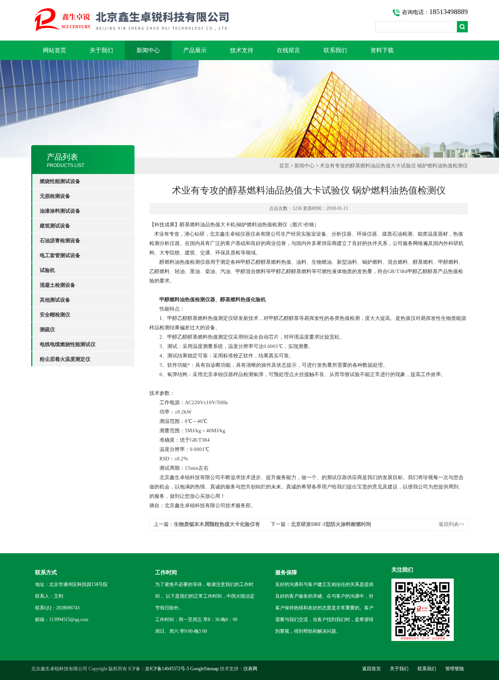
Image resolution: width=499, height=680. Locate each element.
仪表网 (250, 668)
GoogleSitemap (204, 668)
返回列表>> (451, 524)
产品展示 (195, 50)
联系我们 (335, 50)
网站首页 (54, 50)
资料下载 (382, 50)
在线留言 (288, 50)
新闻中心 (148, 50)
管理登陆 (454, 668)
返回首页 (371, 668)
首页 (284, 166)
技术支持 (241, 50)
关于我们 (101, 50)
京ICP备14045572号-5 (167, 668)
